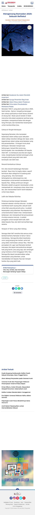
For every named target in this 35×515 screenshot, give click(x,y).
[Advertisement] (17, 73)
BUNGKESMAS (28, 6)
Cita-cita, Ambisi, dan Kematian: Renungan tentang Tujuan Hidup (14, 271)
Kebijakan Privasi (8, 502)
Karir (22, 502)
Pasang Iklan (27, 502)
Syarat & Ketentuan (19, 504)
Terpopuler (11, 6)
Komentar (18, 292)
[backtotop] (17, 490)
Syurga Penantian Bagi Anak (19, 100)
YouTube (25, 500)
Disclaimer (17, 502)
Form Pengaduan (17, 506)
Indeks (19, 6)
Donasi (27, 504)
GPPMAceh (5, 10)
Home (4, 6)
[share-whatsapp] (19, 288)
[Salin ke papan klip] (22, 288)
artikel (4, 278)
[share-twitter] (16, 288)
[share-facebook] (13, 288)
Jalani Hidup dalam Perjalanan (19, 102)
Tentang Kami (9, 504)
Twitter (21, 500)
